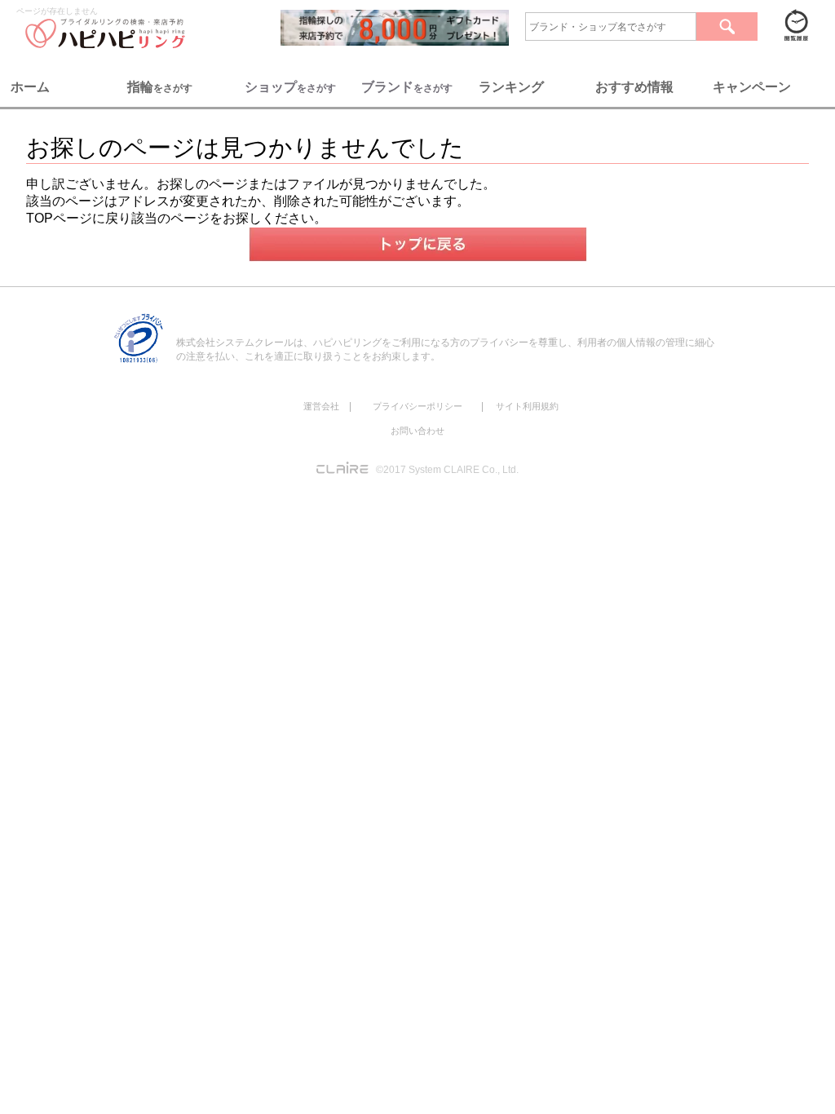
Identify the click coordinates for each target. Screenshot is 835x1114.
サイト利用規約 (527, 406)
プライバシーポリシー (417, 406)
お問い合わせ (417, 430)
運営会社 (321, 406)
